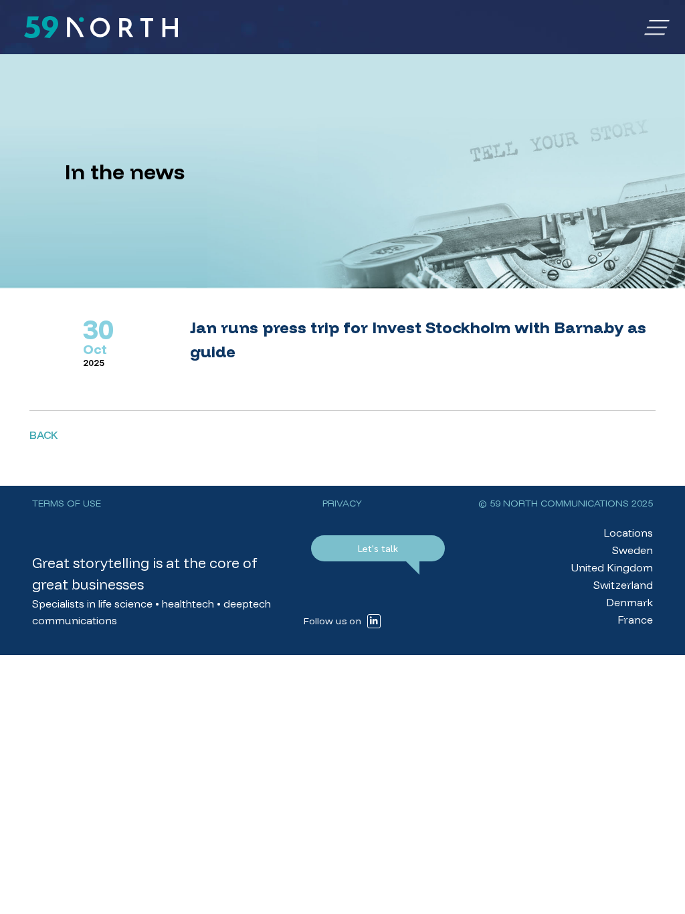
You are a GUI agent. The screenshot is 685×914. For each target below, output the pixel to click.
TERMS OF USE (66, 503)
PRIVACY (342, 503)
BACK (43, 435)
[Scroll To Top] (661, 899)
